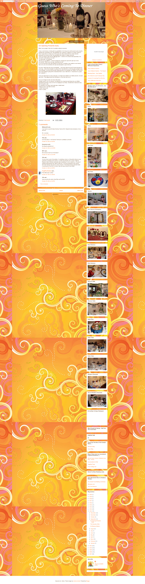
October (93, 517)
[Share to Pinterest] (61, 120)
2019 (90, 496)
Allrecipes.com (91, 484)
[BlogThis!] (57, 120)
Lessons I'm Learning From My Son (96, 78)
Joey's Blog (90, 449)
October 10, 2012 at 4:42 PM (48, 141)
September (93, 519)
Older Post (80, 190)
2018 (90, 498)
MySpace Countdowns (97, 59)
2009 (90, 549)
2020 (90, 494)
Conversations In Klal (93, 462)
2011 (90, 545)
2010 (90, 547)
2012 (90, 511)
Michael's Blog (91, 446)
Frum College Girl (92, 466)
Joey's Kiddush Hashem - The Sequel (97, 71)
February (93, 541)
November (93, 514)
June (92, 533)
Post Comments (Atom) (64, 194)
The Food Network (92, 486)
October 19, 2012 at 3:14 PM (48, 181)
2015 (90, 504)
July (92, 530)
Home (61, 190)
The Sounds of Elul (94, 524)
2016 (90, 502)
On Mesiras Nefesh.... (95, 526)
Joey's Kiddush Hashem (93, 68)
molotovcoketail (76, 581)
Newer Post (42, 190)
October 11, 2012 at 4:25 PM (48, 168)
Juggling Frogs (91, 464)
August (92, 528)
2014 (90, 507)
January (93, 543)
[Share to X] (59, 120)
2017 (90, 500)
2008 (90, 551)
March (92, 539)
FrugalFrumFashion (46, 170)
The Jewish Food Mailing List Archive (96, 481)
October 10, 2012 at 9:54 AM (48, 135)
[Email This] (56, 120)
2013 (90, 509)
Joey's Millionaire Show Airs (94, 80)
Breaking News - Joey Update (95, 73)
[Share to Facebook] (60, 120)
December (93, 512)
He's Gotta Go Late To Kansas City (96, 75)
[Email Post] (53, 120)
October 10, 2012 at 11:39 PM (48, 148)
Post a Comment (44, 184)
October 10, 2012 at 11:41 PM (48, 154)
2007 (90, 554)
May (92, 535)
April (92, 537)
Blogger (87, 581)
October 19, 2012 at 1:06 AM (48, 174)
